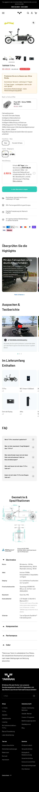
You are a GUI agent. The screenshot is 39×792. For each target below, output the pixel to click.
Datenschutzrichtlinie (28, 762)
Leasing (4, 722)
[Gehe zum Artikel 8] (18, 59)
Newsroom (5, 752)
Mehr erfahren (17, 181)
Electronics (11, 560)
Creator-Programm (28, 717)
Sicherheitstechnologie (9, 749)
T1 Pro (4, 711)
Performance (11, 635)
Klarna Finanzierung (8, 731)
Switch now (15, 6)
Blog (23, 728)
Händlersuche (6, 718)
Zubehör (4, 715)
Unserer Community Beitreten (28, 709)
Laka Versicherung (8, 735)
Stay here (24, 6)
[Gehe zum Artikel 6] (5, 59)
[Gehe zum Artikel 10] (32, 59)
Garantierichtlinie (27, 758)
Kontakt (4, 756)
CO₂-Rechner (26, 769)
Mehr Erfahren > (19, 294)
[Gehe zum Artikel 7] (12, 59)
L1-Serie (4, 708)
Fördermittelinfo (27, 745)
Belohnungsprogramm (29, 721)
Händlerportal (26, 724)
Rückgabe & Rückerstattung (27, 754)
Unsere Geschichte (8, 745)
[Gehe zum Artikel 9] (25, 59)
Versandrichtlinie (27, 749)
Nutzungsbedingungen (29, 765)
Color (8, 645)
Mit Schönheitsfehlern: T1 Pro (9, 727)
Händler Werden (27, 713)
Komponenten (12, 626)
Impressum (5, 759)
